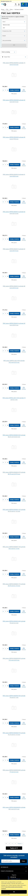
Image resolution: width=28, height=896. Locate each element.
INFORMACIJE (4, 867)
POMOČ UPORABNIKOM (7, 871)
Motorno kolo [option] (6, 25)
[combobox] (14, 21)
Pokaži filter (7, 57)
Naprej (19, 843)
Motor (11, 9)
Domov (2, 9)
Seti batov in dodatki (19, 9)
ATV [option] (4, 28)
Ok (14, 892)
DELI (7, 9)
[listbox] (14, 26)
